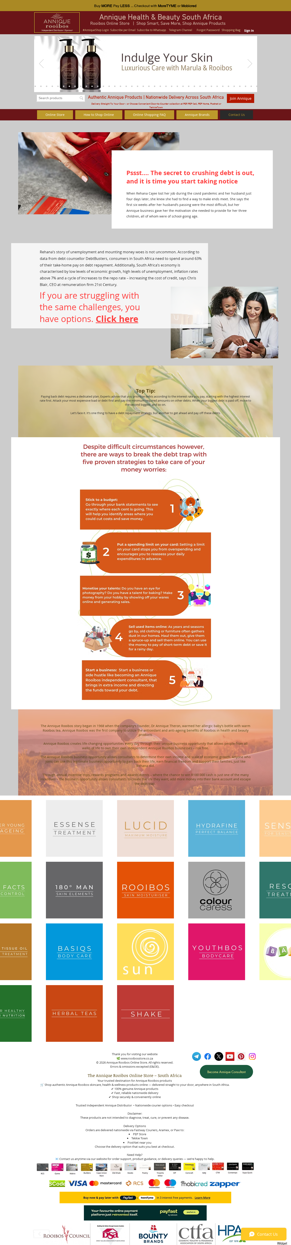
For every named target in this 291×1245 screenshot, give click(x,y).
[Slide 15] (285, 86)
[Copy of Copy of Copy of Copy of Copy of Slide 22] (194, 86)
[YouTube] (230, 1056)
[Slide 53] (35, 86)
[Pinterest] (241, 1056)
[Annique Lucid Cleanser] (92, 86)
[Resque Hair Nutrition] (86, 86)
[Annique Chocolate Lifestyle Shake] (97, 86)
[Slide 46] (63, 86)
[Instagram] (252, 1056)
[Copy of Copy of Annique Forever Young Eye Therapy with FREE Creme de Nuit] (279, 86)
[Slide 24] (228, 86)
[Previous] (41, 64)
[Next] (250, 64)
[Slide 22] (222, 86)
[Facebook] (207, 1056)
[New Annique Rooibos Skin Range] (245, 86)
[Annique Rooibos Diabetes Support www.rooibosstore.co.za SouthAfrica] (41, 86)
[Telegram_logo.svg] (196, 1056)
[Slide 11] (274, 86)
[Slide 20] (240, 86)
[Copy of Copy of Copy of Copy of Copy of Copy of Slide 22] (188, 86)
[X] (218, 1056)
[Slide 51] (12, 86)
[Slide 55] (24, 86)
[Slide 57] (18, 86)
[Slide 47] (69, 86)
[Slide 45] (58, 86)
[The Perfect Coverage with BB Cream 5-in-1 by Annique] (257, 86)
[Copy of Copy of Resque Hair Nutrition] (80, 86)
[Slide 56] (7, 86)
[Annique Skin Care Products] (251, 86)
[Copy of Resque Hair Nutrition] (75, 86)
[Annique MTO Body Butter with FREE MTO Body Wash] (268, 86)
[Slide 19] (234, 86)
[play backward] (41, 1234)
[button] (66, 1234)
